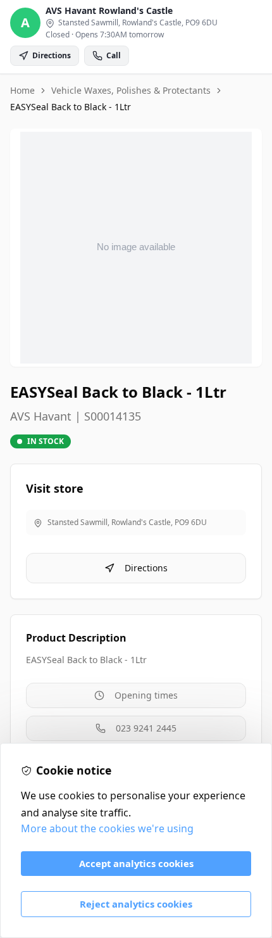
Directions (146, 568)
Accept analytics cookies (136, 863)
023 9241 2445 (146, 728)
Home (22, 90)
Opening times (146, 695)
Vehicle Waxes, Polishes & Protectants (131, 90)
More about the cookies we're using (107, 828)
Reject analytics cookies (136, 903)
